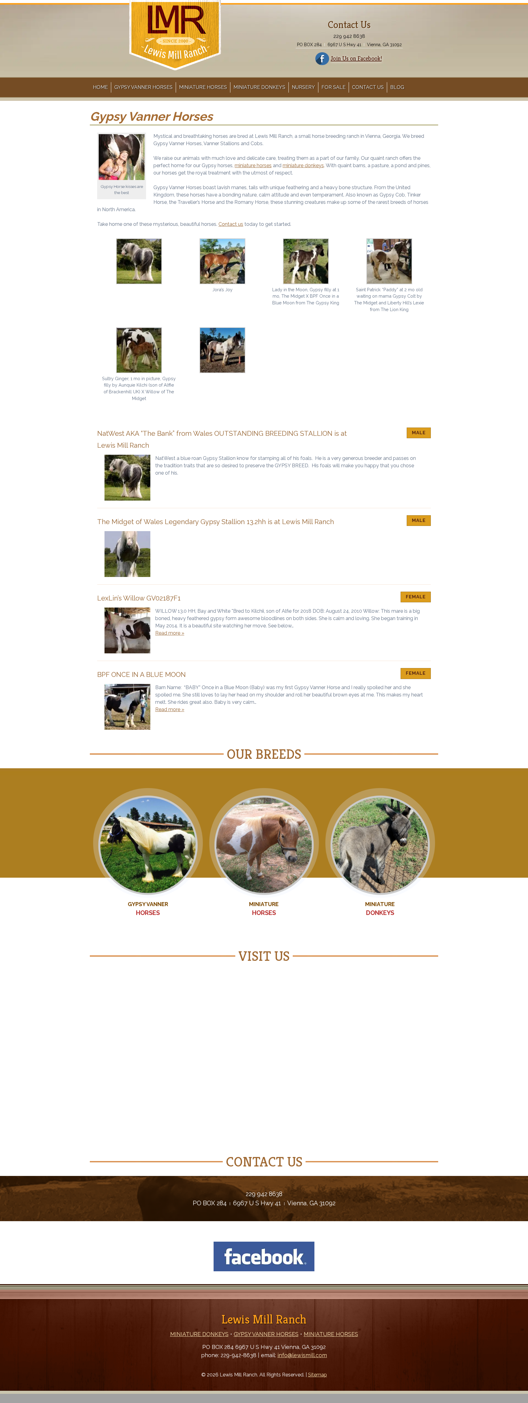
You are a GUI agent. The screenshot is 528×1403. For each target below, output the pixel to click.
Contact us (230, 224)
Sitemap (317, 1375)
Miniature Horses (203, 87)
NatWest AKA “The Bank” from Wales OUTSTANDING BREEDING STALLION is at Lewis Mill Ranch (222, 439)
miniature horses (253, 165)
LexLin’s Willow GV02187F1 (139, 598)
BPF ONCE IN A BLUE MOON (141, 674)
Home (100, 87)
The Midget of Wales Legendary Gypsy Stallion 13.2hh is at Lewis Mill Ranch (215, 522)
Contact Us (368, 87)
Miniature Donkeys (259, 87)
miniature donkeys (303, 165)
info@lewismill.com (302, 1355)
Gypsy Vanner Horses (143, 87)
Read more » (169, 633)
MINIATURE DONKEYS (199, 1334)
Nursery (303, 87)
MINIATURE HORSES (331, 1334)
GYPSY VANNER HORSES (266, 1334)
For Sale (333, 87)
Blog (397, 87)
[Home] (175, 64)
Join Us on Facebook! (356, 58)
